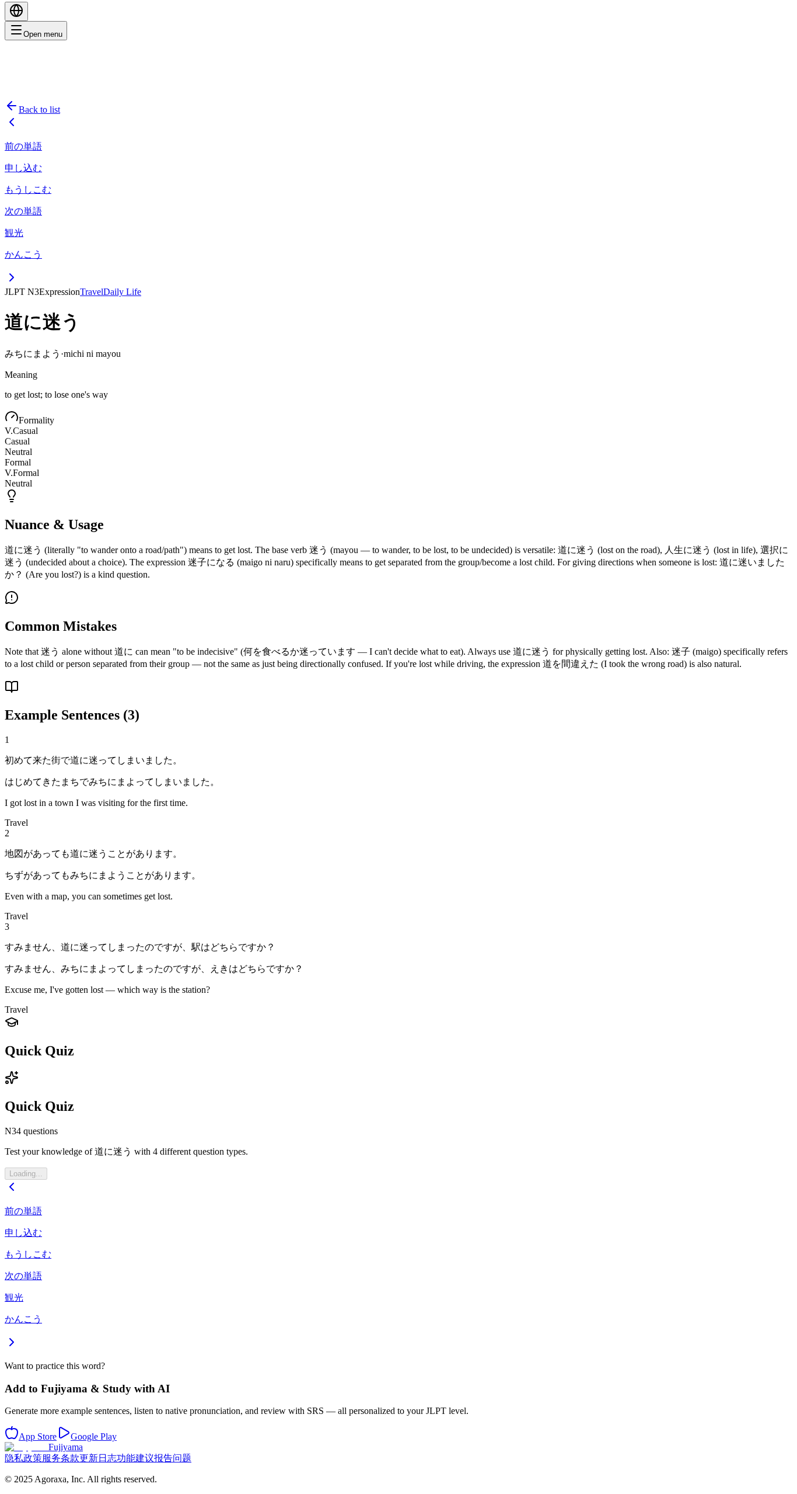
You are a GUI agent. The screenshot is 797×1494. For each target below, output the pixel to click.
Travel (91, 292)
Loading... (26, 1173)
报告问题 (172, 1458)
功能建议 (135, 1458)
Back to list (39, 109)
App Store (38, 1436)
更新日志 (98, 1458)
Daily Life (122, 292)
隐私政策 (23, 1458)
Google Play (94, 1436)
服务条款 (60, 1458)
